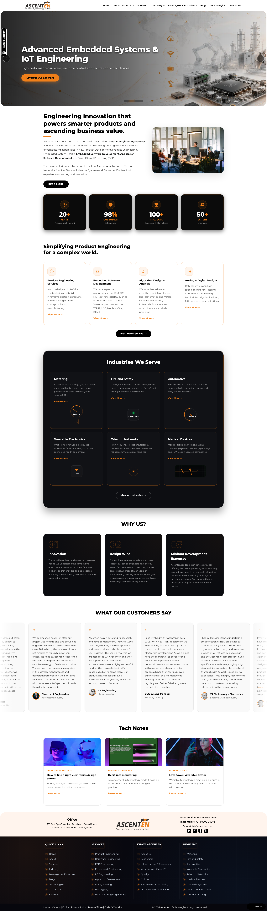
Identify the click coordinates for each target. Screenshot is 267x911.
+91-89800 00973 (205, 821)
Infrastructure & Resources (156, 864)
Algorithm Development (109, 879)
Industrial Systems (197, 884)
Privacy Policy (78, 907)
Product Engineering (107, 854)
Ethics (65, 907)
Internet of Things (197, 894)
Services (53, 864)
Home (106, 5)
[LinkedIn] (189, 831)
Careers (56, 907)
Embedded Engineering (108, 869)
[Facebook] (200, 831)
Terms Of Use (95, 907)
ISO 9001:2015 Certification (155, 889)
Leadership (147, 859)
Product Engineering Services (127, 141)
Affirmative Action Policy (154, 884)
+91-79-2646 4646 (206, 817)
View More (53, 314)
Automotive (193, 864)
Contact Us (235, 5)
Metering (192, 854)
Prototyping (101, 889)
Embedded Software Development (97, 154)
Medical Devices (196, 879)
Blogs (203, 5)
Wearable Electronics (198, 869)
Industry (54, 869)
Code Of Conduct (114, 907)
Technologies (217, 5)
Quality (145, 874)
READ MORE (56, 184)
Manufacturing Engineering (110, 894)
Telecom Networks (197, 874)
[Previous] (6, 58)
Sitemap (54, 894)
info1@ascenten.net (201, 826)
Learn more (53, 793)
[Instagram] (195, 831)
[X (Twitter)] (206, 831)
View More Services (132, 333)
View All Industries (132, 495)
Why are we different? (153, 869)
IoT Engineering (104, 874)
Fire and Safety (195, 859)
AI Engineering (103, 884)
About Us (146, 854)
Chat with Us (256, 906)
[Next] (260, 58)
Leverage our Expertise (62, 874)
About (52, 859)
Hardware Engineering (107, 859)
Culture (145, 879)
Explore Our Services (38, 78)
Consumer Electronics (199, 889)
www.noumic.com (237, 687)
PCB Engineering (104, 864)
